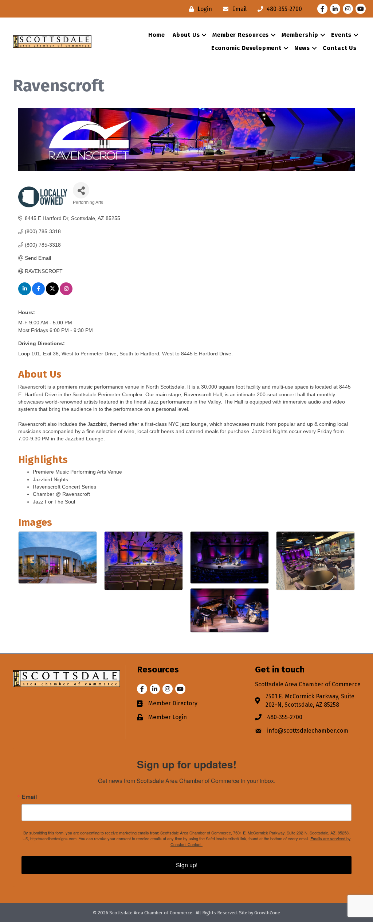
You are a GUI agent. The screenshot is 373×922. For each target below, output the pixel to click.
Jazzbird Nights (50, 479)
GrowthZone (267, 912)
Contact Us (340, 48)
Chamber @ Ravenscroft (61, 494)
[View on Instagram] (66, 293)
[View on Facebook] (38, 293)
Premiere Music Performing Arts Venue (77, 472)
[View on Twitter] (52, 293)
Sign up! (186, 865)
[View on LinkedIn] (24, 293)
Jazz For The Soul (54, 502)
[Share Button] (81, 190)
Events (341, 34)
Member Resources (240, 34)
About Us (186, 34)
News (302, 48)
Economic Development (246, 48)
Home (156, 34)
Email (29, 797)
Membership (300, 34)
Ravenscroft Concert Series (64, 487)
